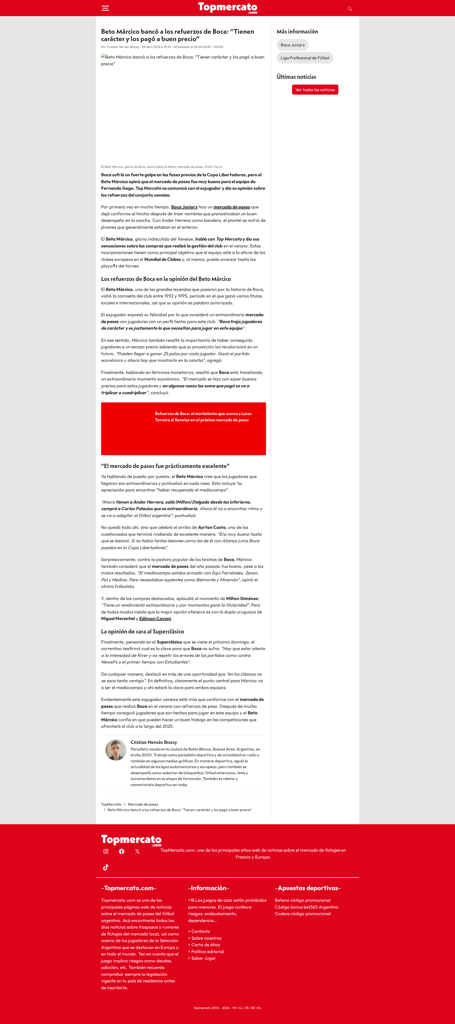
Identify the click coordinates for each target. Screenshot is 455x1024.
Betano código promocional (302, 900)
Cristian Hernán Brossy (154, 742)
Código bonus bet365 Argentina (306, 907)
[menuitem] (349, 8)
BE (253, 1008)
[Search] (349, 8)
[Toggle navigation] (105, 8)
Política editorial (207, 951)
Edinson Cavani (155, 618)
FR (234, 1008)
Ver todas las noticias (315, 89)
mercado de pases (232, 206)
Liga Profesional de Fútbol (305, 57)
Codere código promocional (303, 913)
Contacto (200, 931)
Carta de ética (205, 944)
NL (259, 1008)
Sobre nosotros (206, 938)
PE (247, 1008)
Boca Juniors (184, 206)
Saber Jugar (203, 958)
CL (241, 1008)
